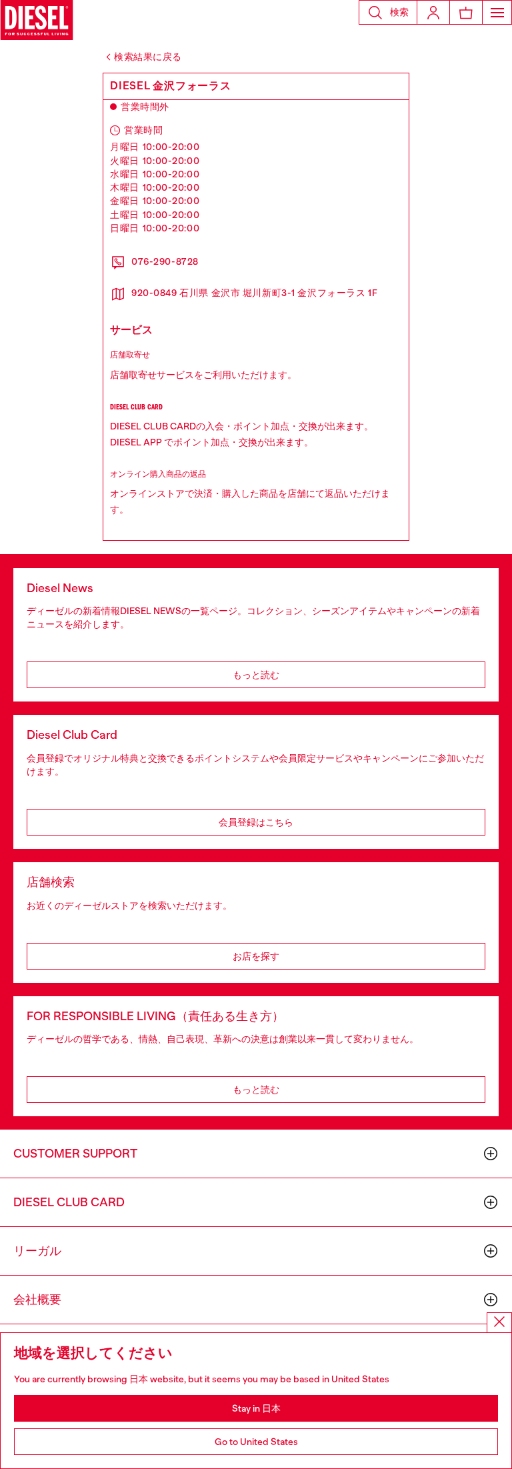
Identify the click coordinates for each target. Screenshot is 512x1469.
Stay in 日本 (256, 1408)
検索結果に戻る (148, 56)
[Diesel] (36, 20)
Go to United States (256, 1441)
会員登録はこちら (256, 822)
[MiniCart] (466, 12)
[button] (388, 12)
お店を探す (256, 956)
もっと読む (256, 674)
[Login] (433, 12)
